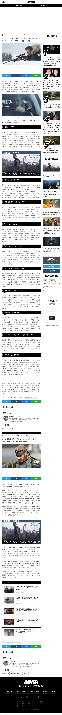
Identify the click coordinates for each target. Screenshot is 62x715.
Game (22, 435)
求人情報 (36, 704)
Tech (26, 435)
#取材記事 (46, 292)
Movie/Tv (10, 691)
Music (17, 691)
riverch (37, 709)
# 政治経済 (25, 673)
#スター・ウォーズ (48, 289)
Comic (31, 691)
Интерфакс (17, 490)
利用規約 (17, 704)
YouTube (52, 691)
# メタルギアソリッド (15, 673)
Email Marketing (49, 325)
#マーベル (46, 283)
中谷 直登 (5, 435)
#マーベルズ (52, 280)
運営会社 (32, 704)
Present (43, 5)
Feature (18, 35)
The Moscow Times (15, 642)
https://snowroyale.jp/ (30, 397)
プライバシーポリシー (23, 703)
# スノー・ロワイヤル (8, 428)
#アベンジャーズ (55, 283)
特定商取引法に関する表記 (42, 703)
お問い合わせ (29, 703)
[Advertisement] (31, 18)
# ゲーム (5, 673)
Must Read (19, 5)
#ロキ (45, 280)
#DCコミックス (47, 286)
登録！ (52, 318)
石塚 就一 (14, 416)
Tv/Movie (26, 35)
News (18, 435)
